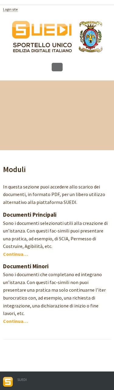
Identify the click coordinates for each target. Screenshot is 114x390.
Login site (10, 9)
